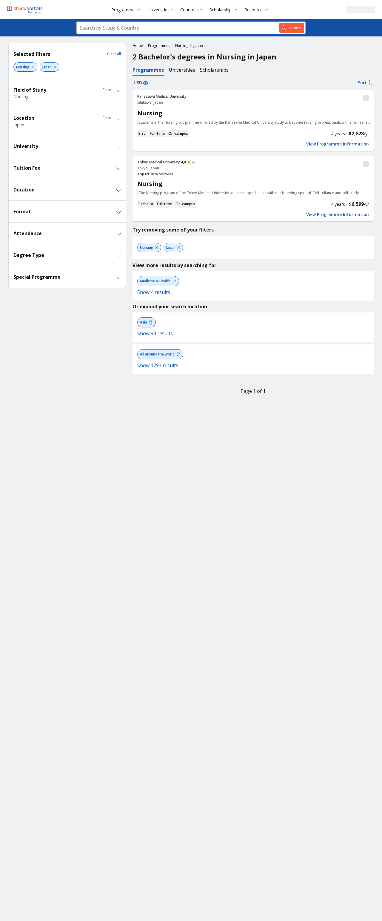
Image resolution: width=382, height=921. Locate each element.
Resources (254, 10)
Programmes (124, 10)
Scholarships (222, 10)
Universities (158, 10)
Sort (362, 82)
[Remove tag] (33, 67)
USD (138, 82)
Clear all (114, 53)
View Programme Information (337, 144)
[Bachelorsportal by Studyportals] (25, 9)
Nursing (181, 45)
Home (138, 45)
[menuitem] (127, 9)
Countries (189, 10)
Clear (106, 89)
